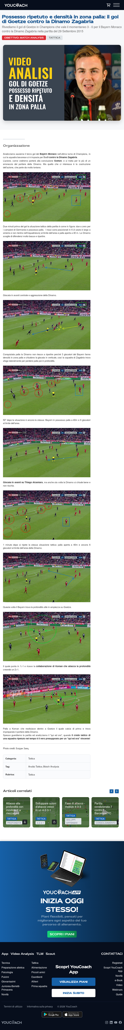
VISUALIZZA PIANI (74, 981)
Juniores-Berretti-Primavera (11, 987)
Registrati (117, 963)
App (5, 954)
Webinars (117, 989)
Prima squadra (39, 986)
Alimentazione (39, 967)
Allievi (34, 981)
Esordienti (36, 977)
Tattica (54, 37)
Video (119, 985)
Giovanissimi (8, 981)
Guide (119, 994)
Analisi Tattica (35, 766)
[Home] (34, 5)
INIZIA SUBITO (73, 993)
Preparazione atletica (13, 967)
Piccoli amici (38, 972)
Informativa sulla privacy (40, 1006)
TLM (39, 954)
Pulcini (5, 977)
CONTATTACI (111, 954)
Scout (50, 954)
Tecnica (6, 963)
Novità (5, 994)
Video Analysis (22, 954)
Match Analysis (32, 37)
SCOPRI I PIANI (62, 934)
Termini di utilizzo (13, 1006)
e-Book (118, 980)
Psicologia (7, 972)
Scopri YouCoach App (113, 969)
